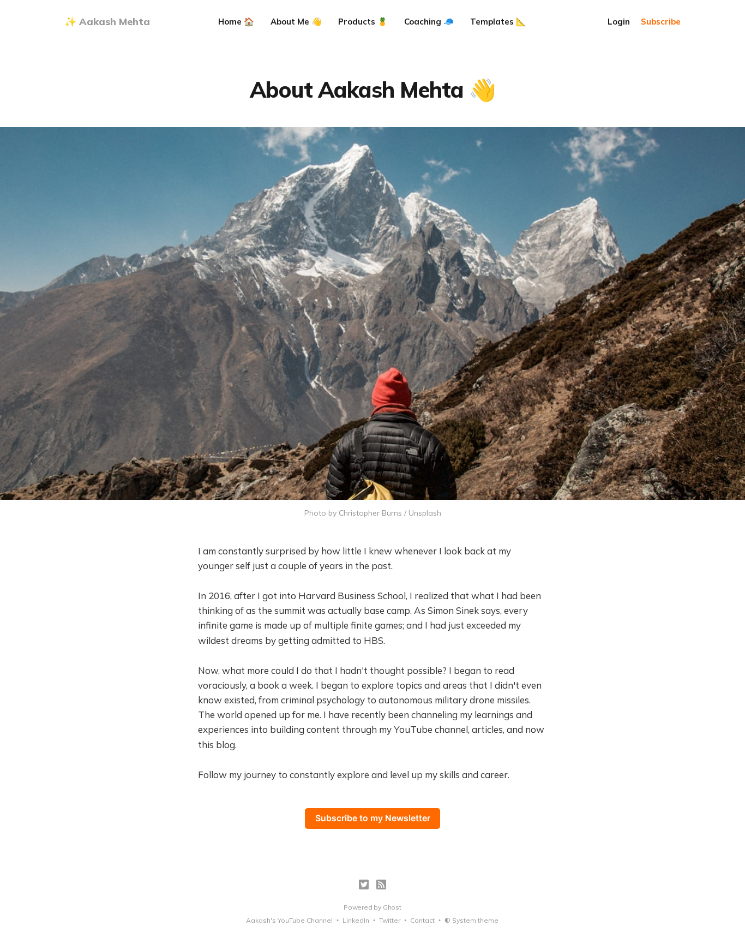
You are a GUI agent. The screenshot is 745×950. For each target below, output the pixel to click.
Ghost (392, 907)
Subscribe (661, 21)
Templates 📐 (498, 21)
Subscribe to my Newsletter (372, 818)
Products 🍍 (363, 21)
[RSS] (381, 884)
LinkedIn (356, 920)
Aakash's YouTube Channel (289, 920)
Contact (422, 920)
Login (619, 21)
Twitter (389, 920)
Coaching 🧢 (429, 21)
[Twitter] (363, 884)
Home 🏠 (236, 21)
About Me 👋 (296, 21)
